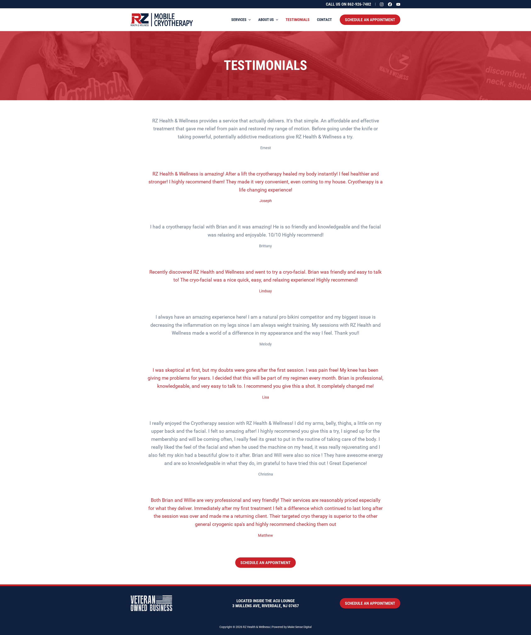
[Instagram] (382, 4)
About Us (266, 19)
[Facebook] (390, 4)
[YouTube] (398, 4)
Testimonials (297, 19)
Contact (324, 19)
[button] (348, 4)
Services (238, 19)
